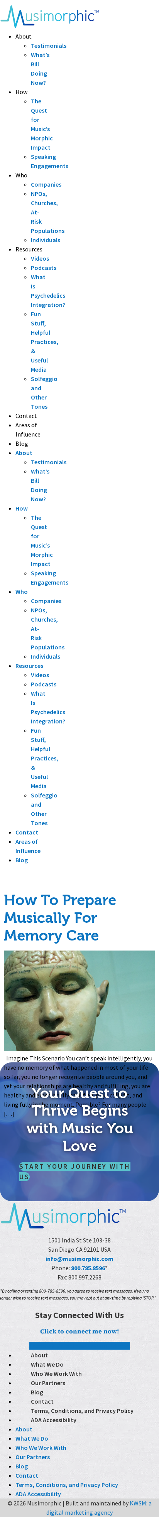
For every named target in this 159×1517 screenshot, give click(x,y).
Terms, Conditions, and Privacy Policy (82, 1410)
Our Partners (48, 1383)
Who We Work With (56, 1373)
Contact (26, 416)
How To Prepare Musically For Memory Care (60, 917)
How (21, 92)
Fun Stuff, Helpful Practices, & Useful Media (44, 341)
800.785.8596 (88, 1268)
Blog (21, 443)
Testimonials (48, 45)
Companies (46, 184)
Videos (40, 258)
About (23, 36)
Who (21, 175)
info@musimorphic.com (79, 1258)
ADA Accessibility (53, 1420)
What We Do (47, 1364)
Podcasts (43, 267)
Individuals (45, 240)
